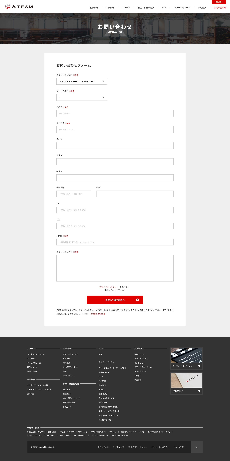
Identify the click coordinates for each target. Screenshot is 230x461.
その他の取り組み (106, 419)
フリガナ (63, 123)
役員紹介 (66, 363)
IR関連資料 (67, 394)
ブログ (137, 375)
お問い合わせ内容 (67, 252)
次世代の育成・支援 (106, 398)
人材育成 (102, 385)
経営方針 (66, 389)
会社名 (59, 139)
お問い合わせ (103, 447)
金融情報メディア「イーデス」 (133, 431)
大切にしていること (71, 354)
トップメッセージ (141, 358)
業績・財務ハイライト (71, 398)
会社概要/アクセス (70, 367)
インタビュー (139, 363)
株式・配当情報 (69, 402)
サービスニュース (34, 363)
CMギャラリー (68, 375)
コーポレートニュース (35, 354)
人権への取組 (104, 372)
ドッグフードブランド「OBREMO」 (73, 435)
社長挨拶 (66, 358)
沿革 (64, 371)
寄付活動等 (103, 402)
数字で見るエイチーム (143, 367)
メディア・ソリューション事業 (39, 389)
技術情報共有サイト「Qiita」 (159, 431)
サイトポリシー (180, 447)
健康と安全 (103, 394)
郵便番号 (60, 187)
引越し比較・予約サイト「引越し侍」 (42, 431)
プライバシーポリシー (108, 287)
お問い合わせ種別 (67, 75)
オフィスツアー (140, 371)
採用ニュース (32, 367)
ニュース (31, 348)
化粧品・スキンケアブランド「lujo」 (41, 435)
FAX (58, 220)
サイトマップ (118, 447)
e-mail (62, 236)
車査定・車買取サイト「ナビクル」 (74, 431)
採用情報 (138, 348)
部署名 (59, 155)
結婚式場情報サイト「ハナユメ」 (104, 431)
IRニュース (31, 358)
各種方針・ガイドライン (108, 415)
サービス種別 (65, 91)
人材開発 (102, 381)
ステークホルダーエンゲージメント (112, 368)
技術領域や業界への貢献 (108, 407)
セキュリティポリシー (160, 447)
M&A (101, 348)
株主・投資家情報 (71, 383)
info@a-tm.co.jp (98, 313)
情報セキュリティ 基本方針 (109, 411)
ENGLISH (218, 2)
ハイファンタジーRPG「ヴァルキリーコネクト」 (110, 435)
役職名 (59, 171)
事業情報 (31, 379)
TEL (58, 204)
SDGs (101, 376)
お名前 (62, 107)
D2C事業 (30, 394)
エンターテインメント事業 (37, 385)
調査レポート (32, 371)
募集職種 (137, 380)
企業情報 (67, 348)
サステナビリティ (107, 362)
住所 (98, 187)
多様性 (101, 389)
